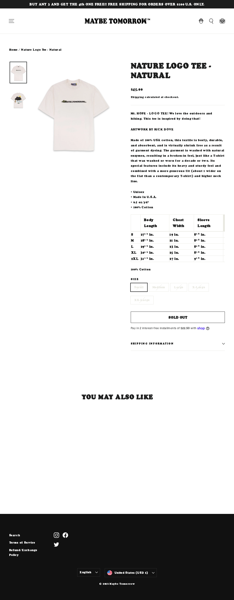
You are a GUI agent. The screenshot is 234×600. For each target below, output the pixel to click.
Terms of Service (22, 542)
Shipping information (152, 343)
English (85, 572)
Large (178, 287)
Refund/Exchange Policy (23, 552)
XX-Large (142, 300)
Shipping (137, 97)
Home (13, 49)
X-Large (198, 287)
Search (14, 535)
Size (135, 279)
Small (139, 287)
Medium (158, 287)
